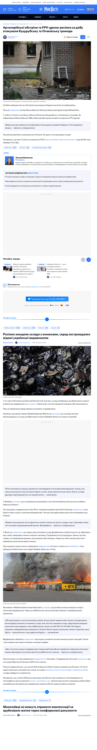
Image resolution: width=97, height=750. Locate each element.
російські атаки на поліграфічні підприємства (65, 670)
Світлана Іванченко (24, 342)
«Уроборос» (73, 546)
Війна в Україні (16, 2)
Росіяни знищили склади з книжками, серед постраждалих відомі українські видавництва (40, 177)
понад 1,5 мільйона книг (40, 681)
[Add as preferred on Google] (41, 9)
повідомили (17, 532)
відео (76, 17)
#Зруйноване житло (26, 700)
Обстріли (33, 173)
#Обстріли (8, 147)
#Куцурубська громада (40, 147)
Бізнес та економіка (49, 2)
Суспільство (21, 24)
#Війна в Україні (9, 328)
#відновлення (43, 700)
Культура (59, 2)
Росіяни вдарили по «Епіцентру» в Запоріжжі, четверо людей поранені (33, 186)
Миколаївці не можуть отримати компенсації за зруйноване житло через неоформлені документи (44, 181)
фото (65, 17)
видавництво (40, 659)
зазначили (82, 659)
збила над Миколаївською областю (60, 139)
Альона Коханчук (13, 36)
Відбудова (25, 2)
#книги (53, 328)
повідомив (14, 110)
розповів (56, 414)
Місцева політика (79, 2)
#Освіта (40, 328)
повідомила (77, 509)
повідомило (29, 639)
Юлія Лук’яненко (25, 715)
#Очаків (22, 147)
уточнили (16, 501)
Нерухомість (68, 2)
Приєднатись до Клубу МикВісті (48, 298)
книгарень (31, 404)
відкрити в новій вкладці (84, 342)
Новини (13, 24)
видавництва (44, 546)
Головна (6, 24)
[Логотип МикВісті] (51, 9)
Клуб (91, 9)
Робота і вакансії (36, 2)
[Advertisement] (47, 226)
